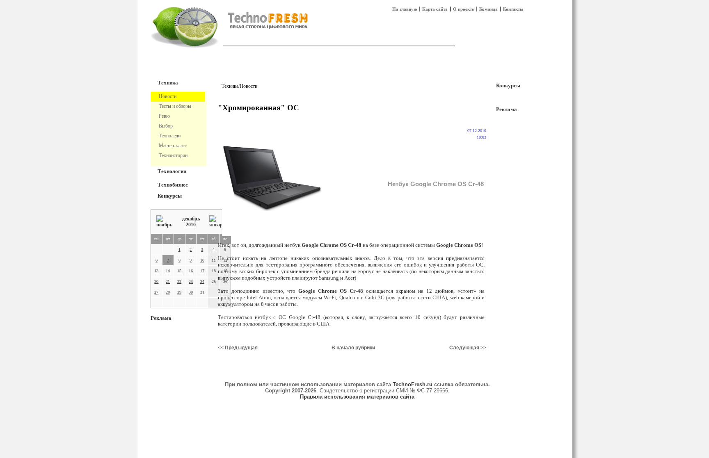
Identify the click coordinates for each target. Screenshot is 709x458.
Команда (488, 9)
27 (156, 292)
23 (191, 281)
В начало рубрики (353, 348)
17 (202, 271)
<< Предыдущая (238, 348)
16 (191, 271)
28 (168, 292)
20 (156, 281)
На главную (404, 9)
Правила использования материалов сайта (357, 397)
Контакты (513, 9)
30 (191, 292)
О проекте (463, 9)
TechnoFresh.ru (412, 384)
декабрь (191, 218)
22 (179, 281)
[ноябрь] (164, 221)
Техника (168, 83)
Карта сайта (435, 9)
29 (179, 292)
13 (156, 271)
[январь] (217, 221)
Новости (248, 86)
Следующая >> (467, 348)
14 (168, 271)
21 (168, 281)
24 (202, 281)
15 (179, 271)
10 (202, 260)
